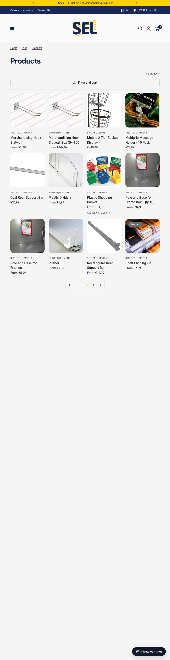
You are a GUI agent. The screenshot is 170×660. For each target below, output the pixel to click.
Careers (14, 10)
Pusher (54, 263)
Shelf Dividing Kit (138, 263)
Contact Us (44, 10)
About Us (28, 10)
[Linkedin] (127, 10)
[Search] (140, 28)
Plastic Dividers (60, 198)
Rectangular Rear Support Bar (100, 265)
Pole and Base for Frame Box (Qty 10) (139, 200)
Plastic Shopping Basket (99, 200)
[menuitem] (15, 10)
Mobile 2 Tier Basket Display (102, 140)
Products (37, 48)
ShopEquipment (21, 132)
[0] (156, 28)
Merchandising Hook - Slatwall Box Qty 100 (65, 140)
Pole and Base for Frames (23, 265)
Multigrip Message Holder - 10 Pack (139, 140)
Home (13, 48)
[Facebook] (122, 10)
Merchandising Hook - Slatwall (26, 140)
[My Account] (148, 28)
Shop (24, 48)
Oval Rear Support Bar (27, 198)
